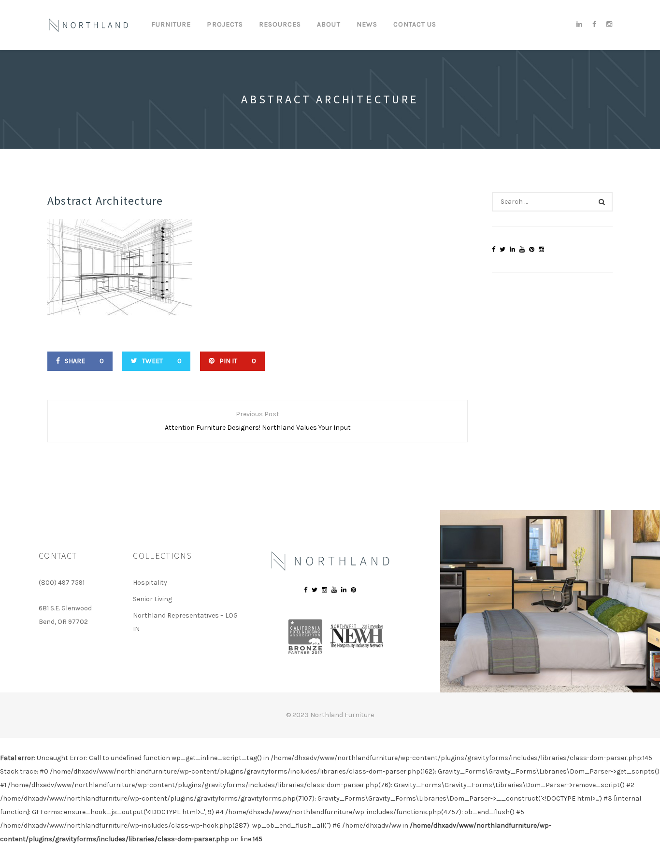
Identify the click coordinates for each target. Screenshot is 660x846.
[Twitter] (502, 249)
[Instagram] (607, 24)
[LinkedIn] (580, 24)
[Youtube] (522, 249)
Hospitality (150, 582)
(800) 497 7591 (62, 582)
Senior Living (152, 599)
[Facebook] (595, 24)
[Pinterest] (531, 249)
